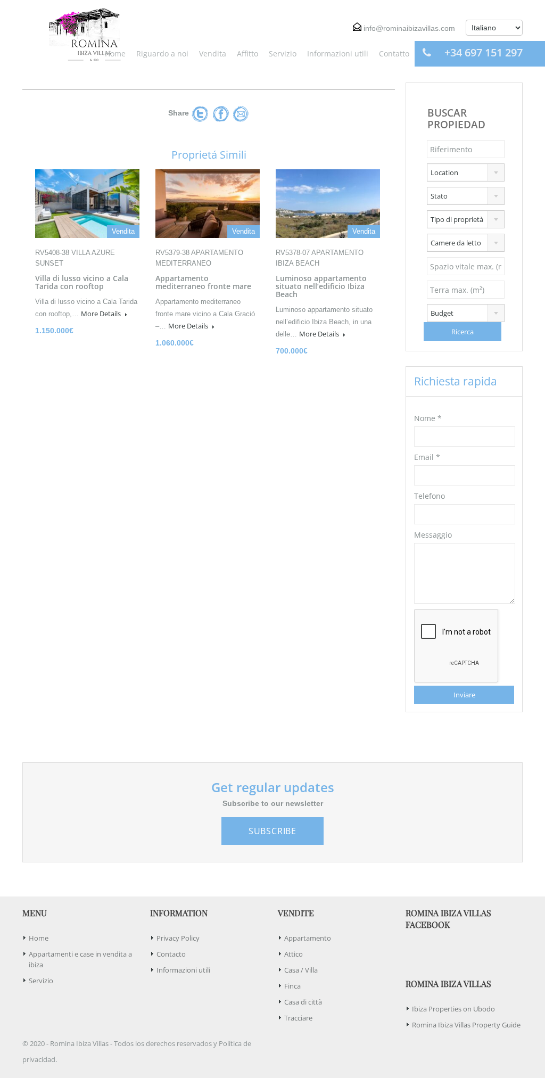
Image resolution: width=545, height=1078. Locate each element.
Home (115, 53)
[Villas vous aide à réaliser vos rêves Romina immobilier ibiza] (80, 33)
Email (427, 457)
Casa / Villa (301, 970)
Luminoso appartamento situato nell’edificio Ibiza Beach (321, 286)
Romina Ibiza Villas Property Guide (466, 1025)
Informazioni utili (337, 53)
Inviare (464, 695)
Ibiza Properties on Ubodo (453, 1009)
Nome (428, 418)
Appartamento (307, 938)
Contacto (171, 954)
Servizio (282, 53)
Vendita (212, 53)
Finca (292, 986)
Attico (293, 954)
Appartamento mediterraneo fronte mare (203, 282)
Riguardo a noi (162, 53)
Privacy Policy (178, 938)
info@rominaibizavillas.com (409, 28)
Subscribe (272, 831)
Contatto (394, 53)
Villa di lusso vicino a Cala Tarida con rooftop (81, 282)
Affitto (247, 53)
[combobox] (466, 172)
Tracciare (298, 1018)
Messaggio (433, 535)
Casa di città (303, 1002)
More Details (101, 313)
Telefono (429, 496)
